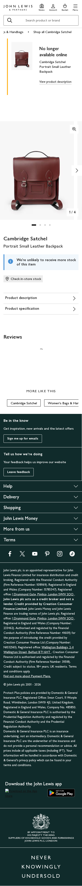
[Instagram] (59, 555)
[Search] (9, 20)
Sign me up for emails (22, 438)
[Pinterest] (47, 555)
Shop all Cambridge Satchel (52, 32)
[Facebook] (9, 555)
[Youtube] (34, 555)
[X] (22, 555)
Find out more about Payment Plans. (27, 676)
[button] (75, 7)
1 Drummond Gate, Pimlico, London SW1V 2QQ (43, 594)
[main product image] (25, 66)
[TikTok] (72, 555)
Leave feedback (18, 472)
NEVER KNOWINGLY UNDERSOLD (41, 866)
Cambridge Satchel (24, 403)
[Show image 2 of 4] (77, 170)
